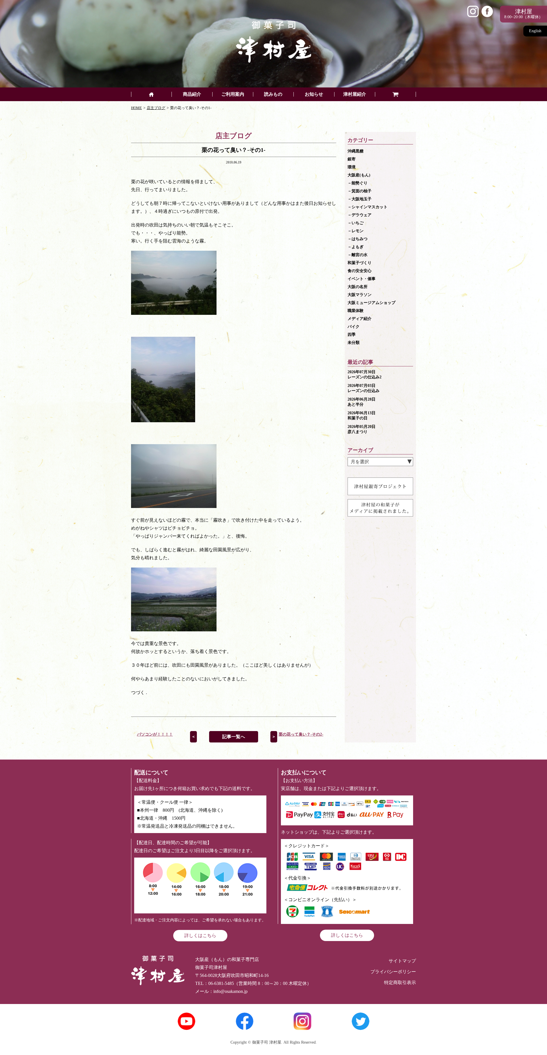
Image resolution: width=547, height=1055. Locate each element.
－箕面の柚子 (360, 191)
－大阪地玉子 (360, 199)
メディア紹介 (360, 319)
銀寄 (352, 159)
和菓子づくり (360, 263)
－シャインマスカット (367, 207)
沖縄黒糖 (356, 151)
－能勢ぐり (358, 183)
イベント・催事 (361, 279)
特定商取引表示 (400, 982)
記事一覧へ (233, 736)
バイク (354, 327)
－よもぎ (356, 247)
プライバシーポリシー (393, 971)
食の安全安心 (360, 271)
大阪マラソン (360, 295)
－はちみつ (358, 239)
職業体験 (356, 311)
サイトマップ (402, 960)
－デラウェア (360, 215)
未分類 (354, 342)
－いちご (356, 223)
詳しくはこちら (200, 935)
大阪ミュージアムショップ (371, 303)
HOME (136, 108)
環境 (352, 167)
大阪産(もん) (359, 175)
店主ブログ (156, 108)
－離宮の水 (358, 255)
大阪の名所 (358, 287)
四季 (352, 334)
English (535, 31)
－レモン (356, 231)
